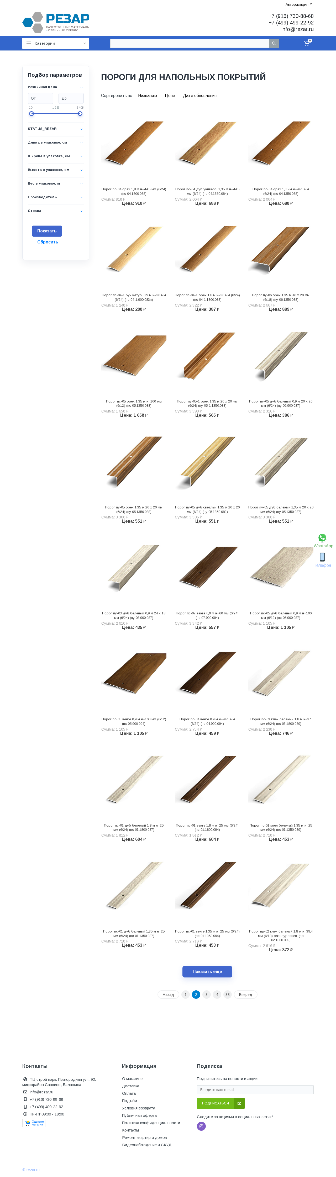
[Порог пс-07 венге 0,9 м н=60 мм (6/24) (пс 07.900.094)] (207, 569)
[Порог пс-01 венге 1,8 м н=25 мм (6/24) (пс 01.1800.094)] (207, 781)
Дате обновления (200, 95)
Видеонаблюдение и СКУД (146, 1145)
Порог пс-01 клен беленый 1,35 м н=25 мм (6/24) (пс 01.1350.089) (281, 827)
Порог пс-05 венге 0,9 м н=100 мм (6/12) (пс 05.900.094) (134, 721)
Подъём (129, 1100)
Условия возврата (138, 1108)
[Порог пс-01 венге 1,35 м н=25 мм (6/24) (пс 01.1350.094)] (207, 887)
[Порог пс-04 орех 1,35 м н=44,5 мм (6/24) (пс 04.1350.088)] (280, 145)
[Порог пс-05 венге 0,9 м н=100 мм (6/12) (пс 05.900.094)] (133, 675)
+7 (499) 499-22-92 (291, 23)
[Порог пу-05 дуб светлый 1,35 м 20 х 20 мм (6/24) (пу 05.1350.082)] (207, 463)
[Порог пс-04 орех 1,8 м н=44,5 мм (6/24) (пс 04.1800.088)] (133, 145)
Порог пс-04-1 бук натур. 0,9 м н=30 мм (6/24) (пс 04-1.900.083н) (134, 297)
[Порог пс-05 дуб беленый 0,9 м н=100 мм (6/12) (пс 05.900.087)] (280, 569)
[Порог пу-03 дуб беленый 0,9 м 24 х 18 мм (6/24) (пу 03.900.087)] (133, 569)
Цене (170, 95)
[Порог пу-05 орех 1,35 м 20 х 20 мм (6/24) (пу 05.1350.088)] (133, 463)
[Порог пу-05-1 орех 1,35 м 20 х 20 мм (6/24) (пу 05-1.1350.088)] (207, 357)
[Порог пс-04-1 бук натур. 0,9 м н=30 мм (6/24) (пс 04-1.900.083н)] (133, 251)
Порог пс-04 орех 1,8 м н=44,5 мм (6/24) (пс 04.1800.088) (134, 191)
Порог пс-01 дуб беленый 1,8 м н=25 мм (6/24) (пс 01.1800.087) (134, 827)
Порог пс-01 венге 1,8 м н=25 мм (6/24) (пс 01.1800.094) (207, 827)
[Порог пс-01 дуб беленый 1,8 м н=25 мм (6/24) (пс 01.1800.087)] (133, 781)
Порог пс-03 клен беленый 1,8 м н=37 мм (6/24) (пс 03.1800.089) (280, 721)
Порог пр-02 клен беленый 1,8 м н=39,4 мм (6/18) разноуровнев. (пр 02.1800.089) (281, 935)
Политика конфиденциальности (151, 1122)
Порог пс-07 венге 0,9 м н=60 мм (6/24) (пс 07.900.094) (207, 615)
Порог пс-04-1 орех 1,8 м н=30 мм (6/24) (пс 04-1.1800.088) (207, 297)
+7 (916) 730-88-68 (291, 16)
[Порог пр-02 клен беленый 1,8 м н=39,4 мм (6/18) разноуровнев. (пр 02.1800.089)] (280, 887)
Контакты (130, 1130)
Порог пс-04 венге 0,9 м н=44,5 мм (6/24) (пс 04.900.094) (207, 721)
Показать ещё (207, 971)
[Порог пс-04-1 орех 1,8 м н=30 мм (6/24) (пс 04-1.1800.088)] (207, 251)
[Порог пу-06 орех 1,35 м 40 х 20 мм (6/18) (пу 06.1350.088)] (280, 251)
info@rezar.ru (297, 29)
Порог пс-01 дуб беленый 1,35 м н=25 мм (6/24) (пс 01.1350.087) (134, 933)
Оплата (129, 1093)
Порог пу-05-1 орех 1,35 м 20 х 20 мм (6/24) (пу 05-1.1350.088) (207, 403)
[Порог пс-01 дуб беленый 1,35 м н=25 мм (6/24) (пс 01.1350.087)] (133, 887)
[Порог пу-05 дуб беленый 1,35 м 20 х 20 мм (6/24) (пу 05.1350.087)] (280, 463)
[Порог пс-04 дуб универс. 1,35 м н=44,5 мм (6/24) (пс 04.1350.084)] (207, 145)
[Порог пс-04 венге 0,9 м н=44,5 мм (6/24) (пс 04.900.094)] (207, 675)
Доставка (130, 1086)
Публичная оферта (139, 1115)
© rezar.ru (31, 1170)
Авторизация (297, 4)
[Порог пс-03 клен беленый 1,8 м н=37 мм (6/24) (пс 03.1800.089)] (280, 675)
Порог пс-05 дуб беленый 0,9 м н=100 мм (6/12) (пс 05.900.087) (281, 615)
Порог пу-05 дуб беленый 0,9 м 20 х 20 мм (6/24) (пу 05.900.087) (280, 403)
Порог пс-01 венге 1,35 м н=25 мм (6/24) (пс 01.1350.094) (207, 933)
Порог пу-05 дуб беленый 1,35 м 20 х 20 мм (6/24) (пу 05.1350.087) (280, 509)
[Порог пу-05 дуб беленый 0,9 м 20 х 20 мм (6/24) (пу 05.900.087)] (280, 357)
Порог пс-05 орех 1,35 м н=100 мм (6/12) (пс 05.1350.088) (134, 403)
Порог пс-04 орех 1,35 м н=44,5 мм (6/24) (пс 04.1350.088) (281, 191)
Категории (45, 43)
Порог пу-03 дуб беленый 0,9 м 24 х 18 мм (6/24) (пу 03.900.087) (133, 615)
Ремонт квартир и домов (144, 1137)
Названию (148, 95)
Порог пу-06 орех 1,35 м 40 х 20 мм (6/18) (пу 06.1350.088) (280, 297)
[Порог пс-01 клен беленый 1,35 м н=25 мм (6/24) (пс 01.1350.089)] (280, 781)
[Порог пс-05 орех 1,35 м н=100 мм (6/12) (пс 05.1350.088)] (133, 357)
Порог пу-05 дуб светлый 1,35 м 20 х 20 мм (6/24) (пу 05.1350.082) (207, 509)
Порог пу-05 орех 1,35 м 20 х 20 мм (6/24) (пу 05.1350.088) (133, 509)
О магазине (132, 1078)
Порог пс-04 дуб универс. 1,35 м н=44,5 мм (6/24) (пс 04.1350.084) (207, 191)
